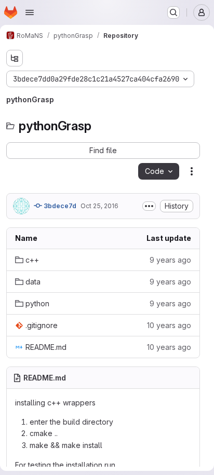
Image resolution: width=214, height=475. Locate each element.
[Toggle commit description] (149, 206)
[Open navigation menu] (29, 12)
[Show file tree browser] (14, 58)
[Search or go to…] (173, 12)
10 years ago (169, 325)
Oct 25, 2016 (99, 206)
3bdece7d (59, 206)
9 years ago (170, 259)
